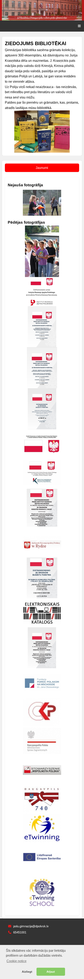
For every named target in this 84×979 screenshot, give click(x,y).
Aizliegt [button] (27, 971)
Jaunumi (42, 167)
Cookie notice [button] (17, 961)
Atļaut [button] (50, 971)
